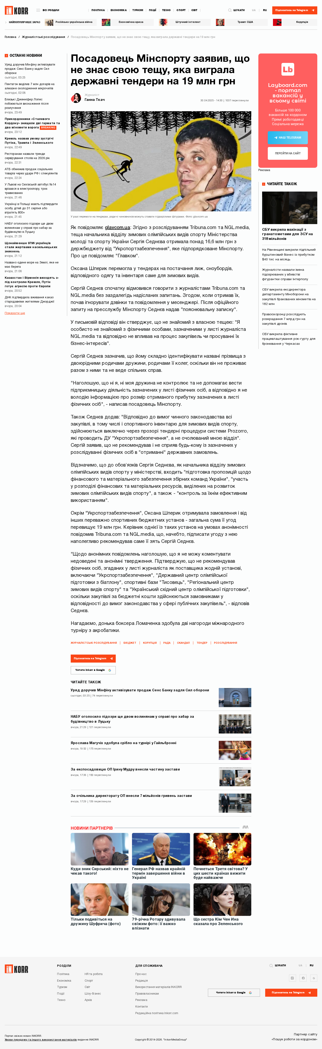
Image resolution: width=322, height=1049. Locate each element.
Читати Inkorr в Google (90, 670)
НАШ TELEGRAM (290, 137)
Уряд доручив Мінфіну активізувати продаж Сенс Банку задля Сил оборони (30, 69)
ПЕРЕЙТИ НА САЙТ (288, 153)
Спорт (181, 10)
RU (265, 10)
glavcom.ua (117, 228)
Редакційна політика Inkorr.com (156, 1013)
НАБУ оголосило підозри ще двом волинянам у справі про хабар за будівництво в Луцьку (29, 228)
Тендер (202, 643)
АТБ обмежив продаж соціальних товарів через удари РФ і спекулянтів (31, 171)
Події (152, 10)
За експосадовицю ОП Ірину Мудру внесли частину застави (125, 769)
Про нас (141, 974)
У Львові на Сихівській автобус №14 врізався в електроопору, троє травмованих (30, 189)
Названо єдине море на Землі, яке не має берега (32, 264)
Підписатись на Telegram (90, 658)
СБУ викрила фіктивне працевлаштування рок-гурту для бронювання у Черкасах (288, 339)
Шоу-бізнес (93, 993)
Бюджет (130, 643)
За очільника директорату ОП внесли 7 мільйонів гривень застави (131, 796)
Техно (166, 10)
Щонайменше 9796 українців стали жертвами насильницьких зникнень (31, 247)
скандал (183, 643)
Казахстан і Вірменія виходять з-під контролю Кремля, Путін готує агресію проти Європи (32, 282)
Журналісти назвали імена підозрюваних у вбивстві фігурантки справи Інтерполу (285, 274)
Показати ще (15, 313)
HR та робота (94, 974)
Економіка (119, 10)
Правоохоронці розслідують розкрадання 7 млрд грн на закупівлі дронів (284, 319)
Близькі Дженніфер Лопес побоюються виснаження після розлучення (27, 104)
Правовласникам (147, 993)
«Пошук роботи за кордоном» (294, 1039)
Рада (166, 643)
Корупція (150, 643)
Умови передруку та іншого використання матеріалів (41, 1040)
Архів (88, 1000)
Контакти (141, 1006)
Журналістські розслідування (94, 643)
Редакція (141, 980)
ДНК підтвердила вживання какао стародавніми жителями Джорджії (29, 299)
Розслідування (225, 643)
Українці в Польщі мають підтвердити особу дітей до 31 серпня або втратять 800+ (31, 208)
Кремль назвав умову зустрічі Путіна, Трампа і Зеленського (29, 140)
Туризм (137, 10)
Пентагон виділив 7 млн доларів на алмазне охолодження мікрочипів (29, 86)
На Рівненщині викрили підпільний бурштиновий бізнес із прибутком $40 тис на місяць (289, 254)
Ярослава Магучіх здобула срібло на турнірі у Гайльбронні (123, 743)
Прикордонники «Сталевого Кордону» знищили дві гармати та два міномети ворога (32, 123)
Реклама (141, 1000)
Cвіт (194, 10)
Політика (98, 10)
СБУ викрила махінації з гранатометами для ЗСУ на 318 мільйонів (287, 234)
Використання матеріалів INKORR (158, 987)
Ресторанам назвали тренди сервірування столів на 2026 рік (27, 156)
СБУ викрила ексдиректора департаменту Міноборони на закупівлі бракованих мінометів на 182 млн (289, 297)
